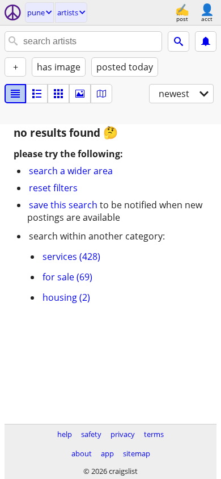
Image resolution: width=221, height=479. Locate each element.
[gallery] (80, 93)
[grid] (58, 93)
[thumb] (37, 93)
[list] (15, 93)
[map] (101, 93)
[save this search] (205, 41)
